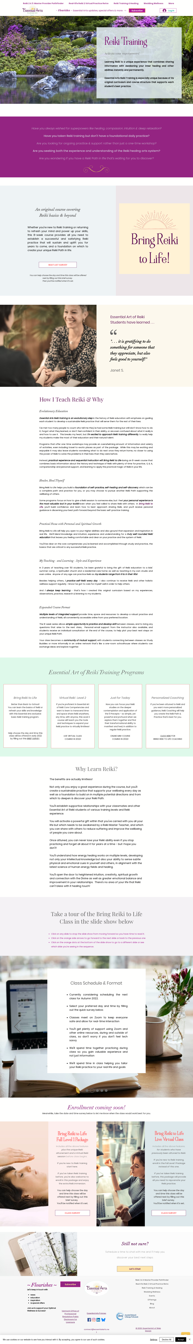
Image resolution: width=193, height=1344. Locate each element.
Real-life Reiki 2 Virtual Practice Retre (152, 1284)
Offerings (152, 1300)
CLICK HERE (165, 735)
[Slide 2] (101, 1090)
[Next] (175, 1027)
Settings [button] (153, 1339)
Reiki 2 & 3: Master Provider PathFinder (152, 1280)
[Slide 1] (87, 1090)
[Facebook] (89, 1320)
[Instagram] (94, 1320)
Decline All (166, 1339)
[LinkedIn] (98, 1320)
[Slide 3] (106, 1090)
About (152, 1307)
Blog (152, 1303)
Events (152, 1296)
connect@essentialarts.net (96, 1331)
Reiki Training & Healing (152, 1288)
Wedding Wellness (152, 1292)
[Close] (189, 1339)
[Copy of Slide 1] (92, 1090)
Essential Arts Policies (96, 1313)
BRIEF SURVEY (33, 738)
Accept (181, 1339)
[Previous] (17, 1027)
